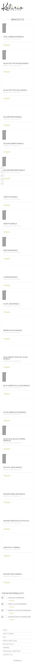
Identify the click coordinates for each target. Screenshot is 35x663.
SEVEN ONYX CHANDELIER (19, 617)
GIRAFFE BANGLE (10, 224)
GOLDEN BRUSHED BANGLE (14, 170)
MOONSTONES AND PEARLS (14, 494)
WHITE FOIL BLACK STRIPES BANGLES (14, 440)
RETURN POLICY (8, 644)
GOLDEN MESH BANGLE (12, 117)
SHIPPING (6, 648)
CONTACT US (7, 655)
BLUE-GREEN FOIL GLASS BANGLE (16, 386)
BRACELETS (17, 39)
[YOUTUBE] (2, 175)
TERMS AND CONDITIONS (12, 651)
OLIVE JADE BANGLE (11, 304)
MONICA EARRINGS (16, 598)
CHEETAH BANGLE (10, 197)
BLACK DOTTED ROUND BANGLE (16, 63)
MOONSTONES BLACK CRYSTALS (16, 521)
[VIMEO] (2, 179)
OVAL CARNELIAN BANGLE (13, 37)
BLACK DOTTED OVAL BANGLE (15, 90)
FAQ (4, 637)
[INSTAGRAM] (2, 171)
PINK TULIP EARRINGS (17, 604)
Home (5, 630)
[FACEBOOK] (2, 168)
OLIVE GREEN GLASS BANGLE (14, 412)
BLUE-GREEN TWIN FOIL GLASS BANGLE (15, 358)
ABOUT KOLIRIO (8, 634)
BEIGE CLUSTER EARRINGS (19, 610)
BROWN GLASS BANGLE (12, 330)
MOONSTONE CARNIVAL (12, 574)
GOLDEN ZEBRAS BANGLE (13, 143)
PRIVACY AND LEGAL (10, 641)
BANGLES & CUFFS (8, 39)
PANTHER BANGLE (10, 250)
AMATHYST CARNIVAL (11, 547)
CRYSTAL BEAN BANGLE (12, 467)
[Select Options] (30, 45)
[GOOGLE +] (2, 183)
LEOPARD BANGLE (10, 277)
